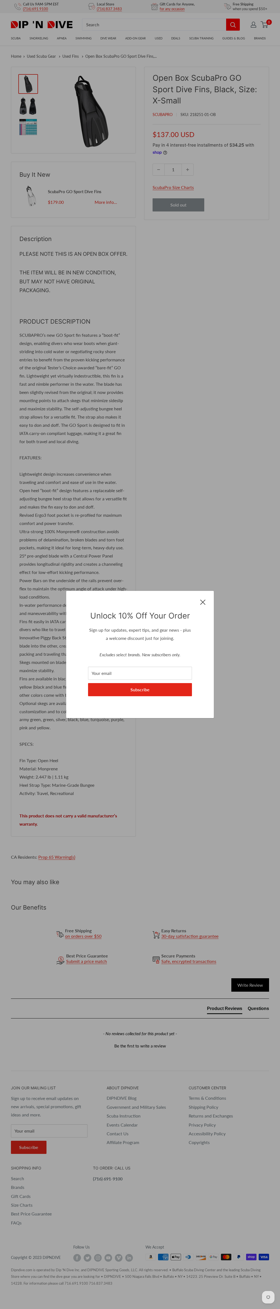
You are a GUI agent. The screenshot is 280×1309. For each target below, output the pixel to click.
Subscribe (140, 689)
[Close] (203, 601)
